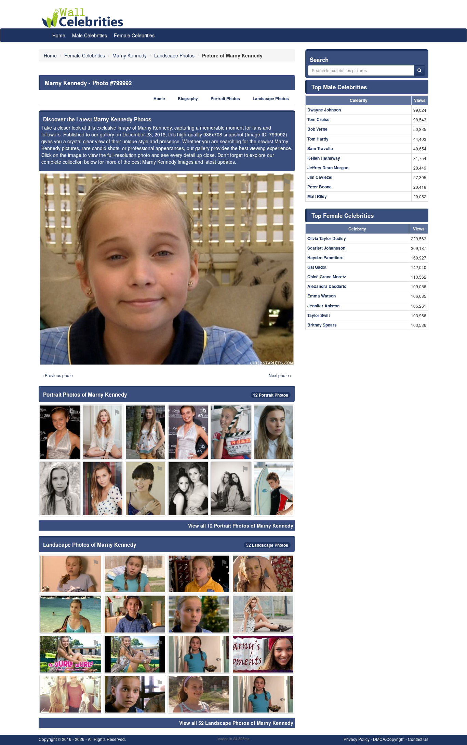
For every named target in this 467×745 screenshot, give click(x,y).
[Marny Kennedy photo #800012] (231, 488)
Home (58, 35)
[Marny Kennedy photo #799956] (60, 488)
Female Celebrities (134, 35)
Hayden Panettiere (325, 257)
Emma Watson (321, 296)
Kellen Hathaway (323, 158)
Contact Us (418, 739)
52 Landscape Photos (267, 545)
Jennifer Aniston (323, 306)
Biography (188, 99)
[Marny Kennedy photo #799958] (273, 432)
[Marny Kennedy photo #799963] (135, 574)
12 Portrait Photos (270, 395)
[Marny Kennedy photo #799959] (145, 432)
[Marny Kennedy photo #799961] (70, 654)
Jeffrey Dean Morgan (327, 167)
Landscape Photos (271, 99)
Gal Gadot (316, 267)
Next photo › (280, 375)
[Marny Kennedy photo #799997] (60, 432)
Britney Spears (322, 325)
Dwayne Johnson (324, 110)
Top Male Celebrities (339, 87)
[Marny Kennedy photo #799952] (263, 614)
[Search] (419, 70)
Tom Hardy (318, 139)
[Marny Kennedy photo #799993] (263, 694)
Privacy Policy (357, 739)
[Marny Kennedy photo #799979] (199, 614)
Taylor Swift (318, 315)
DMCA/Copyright (388, 739)
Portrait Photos (225, 99)
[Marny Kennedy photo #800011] (273, 488)
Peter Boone (319, 187)
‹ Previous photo (57, 375)
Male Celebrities (89, 35)
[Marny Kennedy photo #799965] (263, 654)
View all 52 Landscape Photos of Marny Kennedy (236, 722)
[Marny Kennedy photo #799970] (135, 614)
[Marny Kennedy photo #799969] (231, 432)
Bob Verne (317, 129)
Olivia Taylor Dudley (326, 238)
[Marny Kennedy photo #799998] (70, 574)
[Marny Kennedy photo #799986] (199, 694)
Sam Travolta (320, 148)
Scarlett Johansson (326, 248)
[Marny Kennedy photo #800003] (188, 432)
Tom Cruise (318, 119)
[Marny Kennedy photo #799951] (102, 432)
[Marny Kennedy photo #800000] (135, 654)
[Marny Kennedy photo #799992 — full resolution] (167, 269)
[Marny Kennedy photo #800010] (188, 488)
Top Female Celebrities (342, 215)
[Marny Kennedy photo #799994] (199, 654)
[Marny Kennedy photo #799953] (102, 488)
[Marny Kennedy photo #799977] (263, 574)
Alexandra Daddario (326, 286)
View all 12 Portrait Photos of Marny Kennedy (240, 525)
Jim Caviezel (319, 177)
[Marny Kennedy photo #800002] (145, 488)
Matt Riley (317, 196)
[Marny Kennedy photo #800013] (70, 694)
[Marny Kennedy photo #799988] (70, 614)
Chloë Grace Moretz (326, 277)
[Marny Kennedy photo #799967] (199, 574)
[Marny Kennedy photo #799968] (135, 694)
